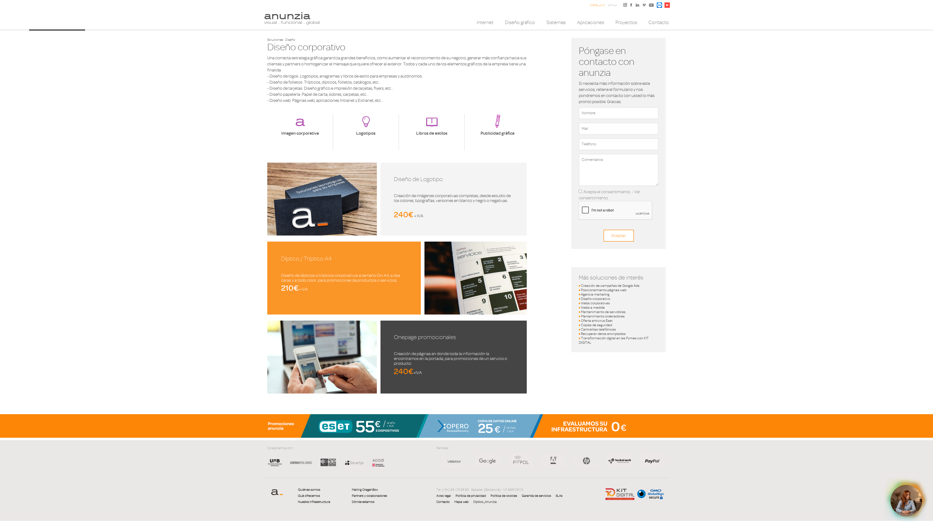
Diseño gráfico (520, 22)
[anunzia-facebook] (631, 6)
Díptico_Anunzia (485, 502)
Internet (485, 22)
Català (612, 5)
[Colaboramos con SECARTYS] (354, 462)
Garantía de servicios (536, 496)
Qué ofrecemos (309, 496)
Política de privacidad (471, 496)
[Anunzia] (291, 18)
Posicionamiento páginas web (603, 290)
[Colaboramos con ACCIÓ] (376, 462)
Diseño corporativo (595, 299)
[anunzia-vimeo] (644, 6)
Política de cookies (504, 496)
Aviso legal (443, 496)
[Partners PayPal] (600, 461)
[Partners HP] (468, 461)
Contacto (658, 22)
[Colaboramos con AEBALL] (328, 466)
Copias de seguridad (596, 325)
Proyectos (626, 22)
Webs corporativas (595, 303)
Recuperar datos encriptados (603, 334)
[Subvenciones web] (619, 494)
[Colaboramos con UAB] (275, 466)
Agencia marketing (595, 294)
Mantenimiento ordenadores (603, 316)
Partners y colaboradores (369, 496)
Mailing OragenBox (365, 489)
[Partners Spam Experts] (634, 461)
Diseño (290, 40)
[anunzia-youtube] (651, 6)
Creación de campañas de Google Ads (610, 286)
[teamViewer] (659, 5)
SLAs (559, 496)
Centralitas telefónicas (598, 329)
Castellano (597, 5)
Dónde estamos (363, 502)
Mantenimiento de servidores (603, 312)
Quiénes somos (309, 489)
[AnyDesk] (667, 5)
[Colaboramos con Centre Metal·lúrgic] (299, 466)
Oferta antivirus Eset (597, 321)
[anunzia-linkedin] (637, 6)
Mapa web (461, 502)
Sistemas (556, 22)
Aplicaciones (590, 22)
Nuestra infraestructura (314, 502)
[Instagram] (625, 5)
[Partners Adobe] (501, 461)
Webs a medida (593, 308)
